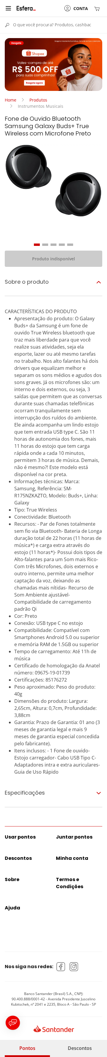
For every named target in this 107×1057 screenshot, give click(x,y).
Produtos (38, 100)
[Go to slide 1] (37, 245)
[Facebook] (61, 966)
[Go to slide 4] (62, 245)
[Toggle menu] (8, 8)
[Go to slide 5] (70, 245)
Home (10, 100)
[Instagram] (74, 966)
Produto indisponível (53, 259)
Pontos (27, 1048)
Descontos (80, 1048)
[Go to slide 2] (45, 245)
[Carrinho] (98, 8)
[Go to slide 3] (53, 245)
